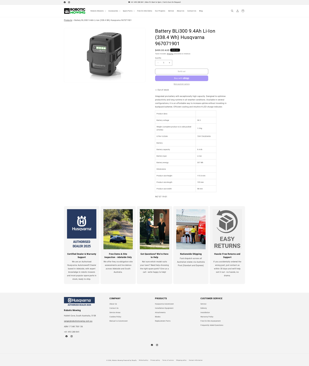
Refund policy (143, 360)
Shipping (170, 54)
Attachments (160, 312)
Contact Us (114, 308)
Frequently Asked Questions (211, 325)
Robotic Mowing (117, 360)
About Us (113, 304)
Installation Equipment (164, 308)
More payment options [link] (182, 84)
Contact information (196, 360)
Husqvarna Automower (164, 304)
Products (68, 20)
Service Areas (114, 312)
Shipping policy (181, 360)
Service (203, 304)
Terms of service (168, 360)
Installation (205, 312)
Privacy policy (155, 360)
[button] (98, 10)
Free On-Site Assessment (210, 321)
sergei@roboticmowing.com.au (78, 321)
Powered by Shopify (130, 360)
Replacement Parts (162, 321)
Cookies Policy (115, 317)
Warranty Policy (206, 317)
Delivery (203, 308)
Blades (158, 317)
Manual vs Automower (118, 321)
